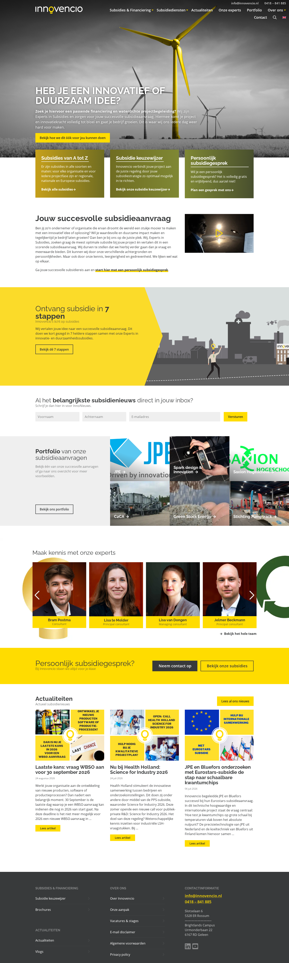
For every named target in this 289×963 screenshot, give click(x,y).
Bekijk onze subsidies (227, 666)
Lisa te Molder (59, 620)
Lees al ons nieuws (235, 701)
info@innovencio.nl (203, 895)
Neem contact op (175, 666)
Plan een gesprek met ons (212, 190)
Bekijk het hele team (238, 634)
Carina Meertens (230, 620)
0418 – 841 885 (198, 901)
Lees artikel (48, 828)
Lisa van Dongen (116, 620)
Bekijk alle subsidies (58, 189)
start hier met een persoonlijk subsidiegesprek (131, 270)
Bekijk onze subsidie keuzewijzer (143, 189)
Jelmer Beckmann (172, 620)
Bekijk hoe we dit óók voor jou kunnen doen (73, 138)
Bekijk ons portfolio (54, 509)
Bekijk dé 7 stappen (54, 349)
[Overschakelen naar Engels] (283, 17)
